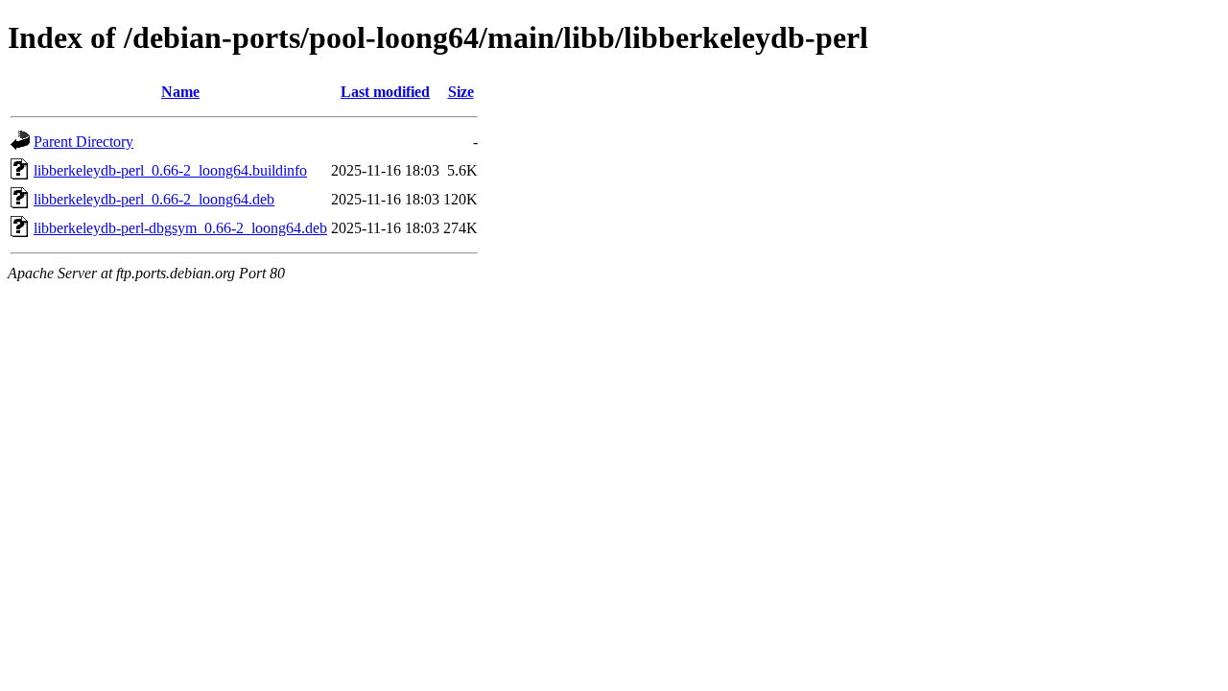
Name (180, 91)
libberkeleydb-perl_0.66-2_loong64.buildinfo (170, 170)
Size (461, 91)
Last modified (385, 91)
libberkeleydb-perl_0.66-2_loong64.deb (154, 199)
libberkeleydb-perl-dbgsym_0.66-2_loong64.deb (180, 228)
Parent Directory (83, 141)
